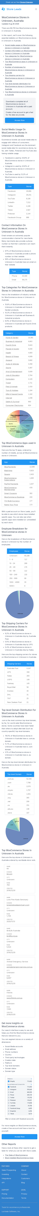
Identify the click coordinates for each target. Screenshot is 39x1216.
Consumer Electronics (14, 405)
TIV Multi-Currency (12, 501)
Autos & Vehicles (12, 364)
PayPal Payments (11, 484)
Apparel (9, 360)
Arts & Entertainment (14, 372)
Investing (5, 1174)
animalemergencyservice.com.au (19, 967)
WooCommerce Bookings (14, 497)
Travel (8, 383)
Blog (23, 1183)
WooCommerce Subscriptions (10, 479)
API (3, 1183)
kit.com (9, 874)
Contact (24, 1174)
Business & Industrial (14, 341)
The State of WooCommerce (16, 1155)
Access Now (20, 120)
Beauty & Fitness (12, 356)
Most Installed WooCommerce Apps (19, 1158)
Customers (25, 1178)
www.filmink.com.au (14, 998)
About (23, 1170)
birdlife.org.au (12, 936)
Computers (10, 379)
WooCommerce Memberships (10, 489)
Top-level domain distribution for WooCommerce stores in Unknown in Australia (20, 86)
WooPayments (10, 467)
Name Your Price (11, 505)
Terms (23, 1198)
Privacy (24, 1194)
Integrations (6, 1178)
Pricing (4, 1194)
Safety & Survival (12, 402)
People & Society (12, 349)
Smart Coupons (10, 493)
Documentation (8, 1198)
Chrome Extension (26, 2)
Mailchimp (8, 471)
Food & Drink (11, 345)
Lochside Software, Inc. (11, 1211)
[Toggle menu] (36, 9)
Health (8, 353)
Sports (8, 368)
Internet (9, 398)
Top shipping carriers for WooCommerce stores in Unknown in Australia (20, 78)
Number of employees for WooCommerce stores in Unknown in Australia (20, 70)
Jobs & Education (13, 375)
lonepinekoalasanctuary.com (18, 905)
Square (7, 474)
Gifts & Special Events (14, 394)
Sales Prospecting (9, 1170)
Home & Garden (12, 338)
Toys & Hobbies (12, 390)
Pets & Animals (11, 387)
